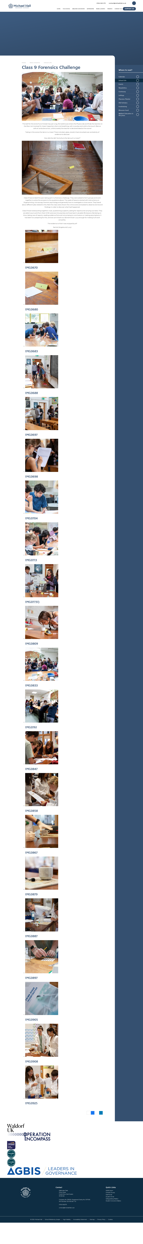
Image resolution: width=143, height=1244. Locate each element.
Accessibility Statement (80, 1219)
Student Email (110, 1196)
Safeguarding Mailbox (112, 1199)
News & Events (35, 62)
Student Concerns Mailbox (113, 1201)
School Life (48, 62)
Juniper (58, 1219)
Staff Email (109, 1194)
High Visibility (67, 1219)
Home (24, 62)
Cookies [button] (110, 1219)
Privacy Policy (101, 1219)
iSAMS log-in (109, 1190)
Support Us (129, 9)
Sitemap (92, 1219)
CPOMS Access (110, 1192)
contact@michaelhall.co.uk (117, 3)
